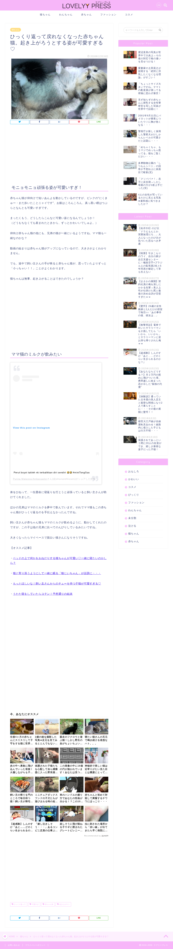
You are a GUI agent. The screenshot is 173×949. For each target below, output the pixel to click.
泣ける (132, 525)
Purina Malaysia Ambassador (30, 479)
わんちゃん (66, 14)
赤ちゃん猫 (48, 904)
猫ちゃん (45, 14)
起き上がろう (64, 904)
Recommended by (92, 836)
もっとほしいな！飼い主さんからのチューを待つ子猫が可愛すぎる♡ (57, 583)
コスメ (129, 14)
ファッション (108, 14)
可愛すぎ (35, 904)
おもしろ (133, 471)
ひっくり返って (19, 904)
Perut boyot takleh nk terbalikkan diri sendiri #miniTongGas (52, 472)
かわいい (133, 479)
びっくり (133, 494)
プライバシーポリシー (35, 945)
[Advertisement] (59, 155)
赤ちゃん (86, 14)
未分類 (132, 518)
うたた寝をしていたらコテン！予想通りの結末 (43, 593)
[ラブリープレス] (86, 8)
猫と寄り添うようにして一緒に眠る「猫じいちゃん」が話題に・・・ (57, 573)
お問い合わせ (14, 945)
